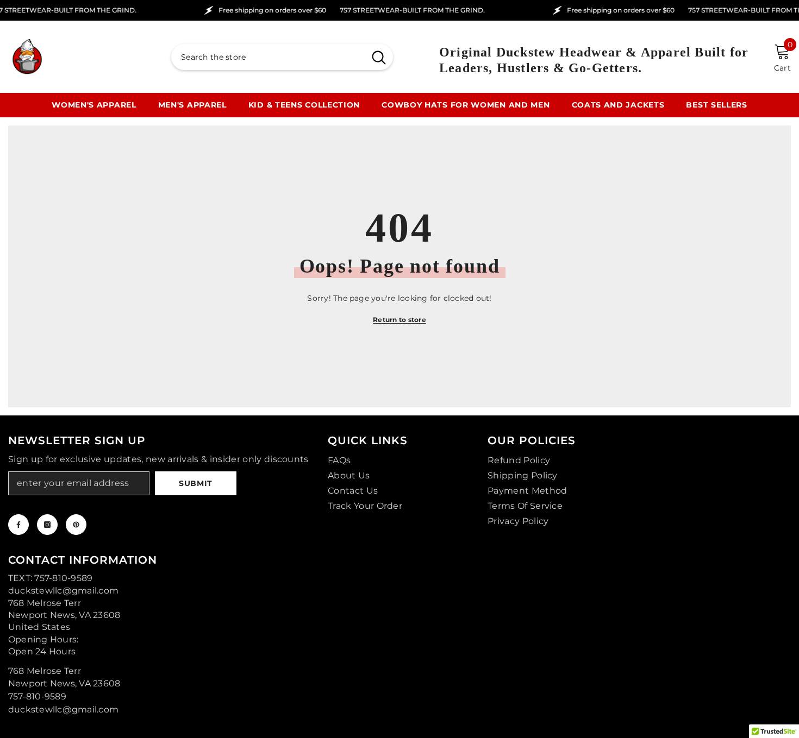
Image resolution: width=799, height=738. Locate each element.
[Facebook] (18, 524)
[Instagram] (47, 524)
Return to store (399, 320)
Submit (196, 483)
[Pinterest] (76, 524)
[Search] (282, 57)
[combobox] (268, 57)
